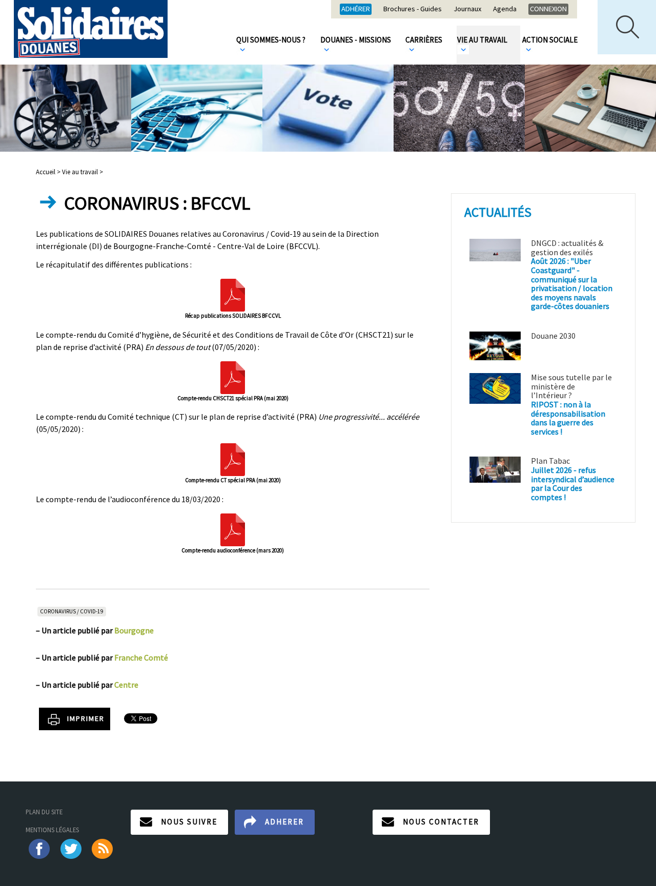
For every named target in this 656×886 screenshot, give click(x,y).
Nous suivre (189, 822)
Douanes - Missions (355, 40)
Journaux (467, 9)
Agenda (505, 9)
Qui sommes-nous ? (270, 40)
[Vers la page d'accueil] (90, 29)
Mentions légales (52, 830)
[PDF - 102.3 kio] (232, 529)
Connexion (548, 8)
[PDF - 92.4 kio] (232, 459)
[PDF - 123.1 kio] (232, 377)
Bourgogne (134, 630)
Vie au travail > (82, 172)
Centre (126, 684)
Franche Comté (141, 657)
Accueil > (49, 172)
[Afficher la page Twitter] (71, 847)
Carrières (423, 40)
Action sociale (550, 40)
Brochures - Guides (412, 9)
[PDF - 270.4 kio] (232, 294)
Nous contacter (441, 822)
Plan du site (44, 812)
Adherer (284, 822)
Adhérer (355, 8)
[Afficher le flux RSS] (103, 847)
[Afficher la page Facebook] (39, 847)
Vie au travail (482, 40)
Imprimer (86, 718)
